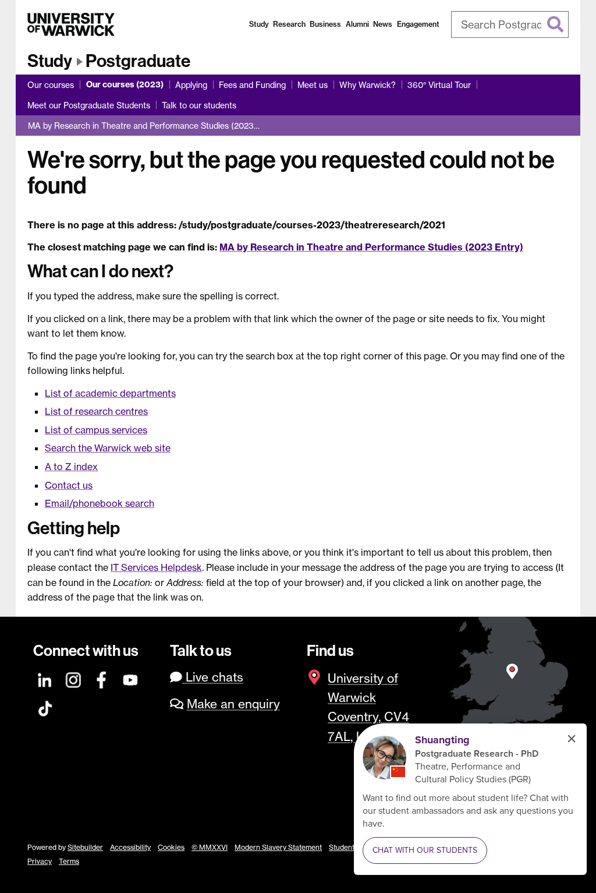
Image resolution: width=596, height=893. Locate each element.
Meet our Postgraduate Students (88, 105)
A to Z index (71, 466)
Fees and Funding (252, 85)
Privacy (39, 861)
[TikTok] (45, 707)
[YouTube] (131, 678)
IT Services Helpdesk (156, 567)
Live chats (212, 677)
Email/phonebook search (99, 503)
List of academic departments (110, 393)
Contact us (69, 485)
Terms (69, 861)
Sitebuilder (85, 847)
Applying (191, 85)
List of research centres (96, 411)
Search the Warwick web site (108, 448)
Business (325, 24)
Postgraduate (138, 61)
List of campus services (96, 430)
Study (259, 24)
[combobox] (510, 24)
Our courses (50, 85)
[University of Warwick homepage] (71, 24)
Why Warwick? (367, 85)
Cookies (171, 847)
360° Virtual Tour (439, 85)
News (382, 24)
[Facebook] (102, 678)
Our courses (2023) (125, 84)
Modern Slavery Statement (278, 847)
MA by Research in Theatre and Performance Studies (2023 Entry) (371, 247)
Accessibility (130, 847)
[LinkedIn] (45, 678)
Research (289, 24)
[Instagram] (74, 678)
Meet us (312, 85)
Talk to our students (199, 105)
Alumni (357, 24)
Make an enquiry (233, 704)
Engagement (418, 24)
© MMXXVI (209, 847)
